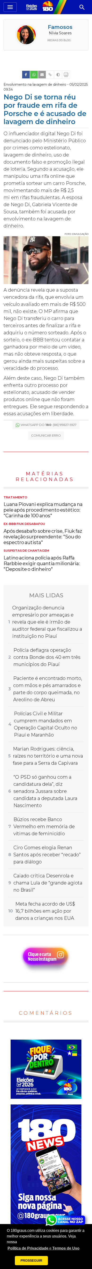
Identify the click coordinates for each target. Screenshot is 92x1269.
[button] (43, 1248)
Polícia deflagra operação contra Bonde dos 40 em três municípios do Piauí (46, 657)
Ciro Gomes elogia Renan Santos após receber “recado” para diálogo (47, 855)
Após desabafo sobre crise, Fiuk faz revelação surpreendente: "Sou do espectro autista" (43, 533)
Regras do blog (59, 40)
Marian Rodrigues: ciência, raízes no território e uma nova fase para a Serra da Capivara (48, 756)
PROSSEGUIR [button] (31, 1260)
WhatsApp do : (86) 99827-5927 (48, 425)
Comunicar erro (46, 435)
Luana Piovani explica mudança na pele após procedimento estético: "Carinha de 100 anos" (43, 507)
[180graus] (32, 7)
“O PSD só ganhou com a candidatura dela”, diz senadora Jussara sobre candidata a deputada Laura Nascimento (45, 791)
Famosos (60, 27)
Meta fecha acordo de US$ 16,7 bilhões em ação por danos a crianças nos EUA (45, 911)
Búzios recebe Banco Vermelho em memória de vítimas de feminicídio (44, 826)
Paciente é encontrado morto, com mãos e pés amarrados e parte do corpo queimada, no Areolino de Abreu (47, 688)
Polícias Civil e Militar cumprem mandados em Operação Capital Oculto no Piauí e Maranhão (45, 724)
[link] (26, 75)
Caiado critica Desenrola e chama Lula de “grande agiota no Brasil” (47, 883)
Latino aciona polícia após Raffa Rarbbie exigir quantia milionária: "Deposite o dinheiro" (42, 560)
